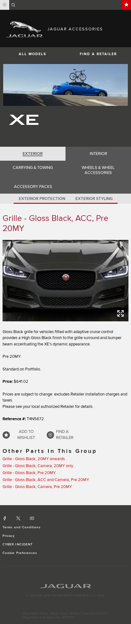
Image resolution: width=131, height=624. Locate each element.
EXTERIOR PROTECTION (42, 198)
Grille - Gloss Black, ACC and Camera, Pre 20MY (46, 479)
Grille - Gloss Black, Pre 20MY (29, 472)
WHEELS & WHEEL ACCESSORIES (98, 170)
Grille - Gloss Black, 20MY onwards (34, 458)
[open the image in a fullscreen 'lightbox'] (65, 280)
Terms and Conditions (22, 527)
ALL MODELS (32, 54)
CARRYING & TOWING (33, 167)
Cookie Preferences (20, 553)
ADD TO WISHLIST (26, 435)
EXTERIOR (33, 153)
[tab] (33, 154)
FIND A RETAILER (98, 54)
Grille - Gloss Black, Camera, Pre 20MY (37, 486)
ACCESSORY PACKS (33, 186)
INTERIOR (98, 153)
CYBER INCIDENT (18, 544)
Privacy (9, 536)
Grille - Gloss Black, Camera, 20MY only (38, 465)
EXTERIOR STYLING (94, 198)
